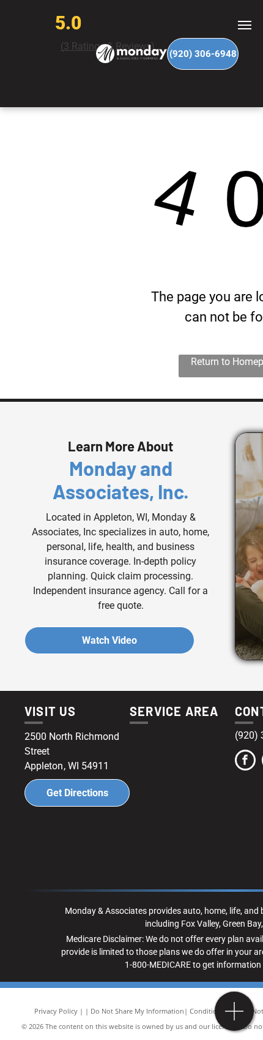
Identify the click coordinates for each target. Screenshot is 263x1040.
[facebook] (245, 762)
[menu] (244, 25)
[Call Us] (234, 1017)
